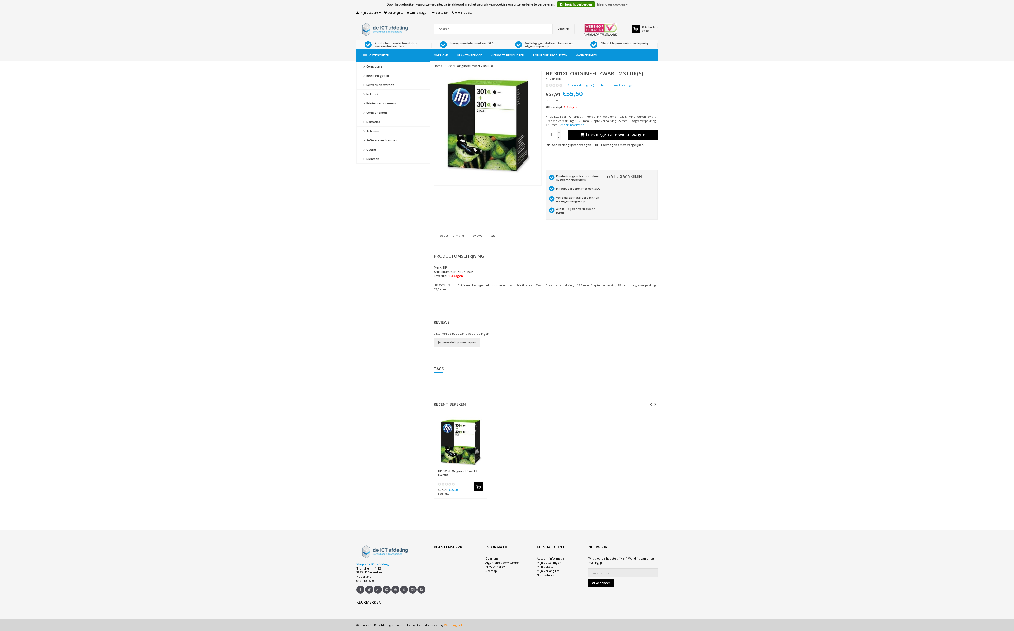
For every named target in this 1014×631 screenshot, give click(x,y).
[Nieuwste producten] (421, 590)
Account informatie (550, 558)
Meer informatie (572, 125)
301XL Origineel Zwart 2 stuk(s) (470, 66)
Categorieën (379, 55)
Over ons (441, 55)
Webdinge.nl (453, 625)
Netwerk (371, 94)
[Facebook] (360, 590)
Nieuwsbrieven (547, 575)
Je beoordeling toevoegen (616, 85)
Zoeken (563, 29)
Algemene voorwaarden (502, 563)
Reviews (476, 235)
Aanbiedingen (586, 55)
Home (438, 66)
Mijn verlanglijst (548, 571)
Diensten (372, 159)
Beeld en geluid (377, 76)
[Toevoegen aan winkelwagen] (478, 486)
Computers (373, 66)
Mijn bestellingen (549, 563)
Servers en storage (380, 85)
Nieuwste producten (507, 55)
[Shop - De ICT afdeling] (384, 29)
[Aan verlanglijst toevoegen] (471, 468)
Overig (370, 149)
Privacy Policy (495, 566)
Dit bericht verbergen (576, 4)
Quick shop (449, 468)
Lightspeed (419, 625)
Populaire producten (550, 55)
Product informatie (450, 235)
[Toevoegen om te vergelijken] (480, 468)
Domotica (372, 122)
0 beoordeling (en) (581, 85)
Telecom (372, 131)
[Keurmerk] (600, 29)
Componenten (376, 112)
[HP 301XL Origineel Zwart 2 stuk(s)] (460, 442)
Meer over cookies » (612, 4)
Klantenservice (469, 55)
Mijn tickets (545, 566)
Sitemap (491, 571)
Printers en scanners (381, 103)
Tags (492, 235)
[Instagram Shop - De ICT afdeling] (413, 590)
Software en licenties (381, 140)
